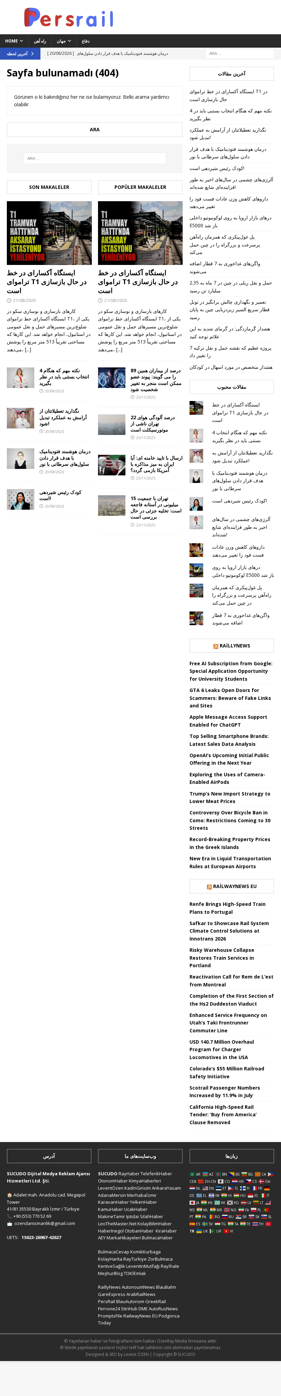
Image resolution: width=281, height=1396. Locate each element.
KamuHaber (110, 1209)
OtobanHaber (139, 1231)
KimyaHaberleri (145, 1181)
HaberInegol (111, 1231)
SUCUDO (108, 1173)
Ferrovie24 (109, 1309)
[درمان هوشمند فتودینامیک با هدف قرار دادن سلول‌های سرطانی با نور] (20, 458)
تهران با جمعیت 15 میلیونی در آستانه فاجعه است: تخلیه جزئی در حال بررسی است (156, 507)
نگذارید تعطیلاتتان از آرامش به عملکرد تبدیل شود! (63, 417)
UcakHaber (135, 1209)
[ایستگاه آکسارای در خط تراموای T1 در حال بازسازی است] (49, 233)
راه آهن (40, 41)
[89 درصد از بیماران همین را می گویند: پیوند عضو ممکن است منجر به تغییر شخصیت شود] (111, 377)
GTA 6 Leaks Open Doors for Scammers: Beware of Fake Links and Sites (230, 698)
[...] (28, 349)
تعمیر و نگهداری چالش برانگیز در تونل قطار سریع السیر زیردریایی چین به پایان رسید (230, 309)
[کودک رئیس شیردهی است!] (20, 499)
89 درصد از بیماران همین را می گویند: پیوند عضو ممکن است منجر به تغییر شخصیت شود (156, 379)
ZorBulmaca (160, 1259)
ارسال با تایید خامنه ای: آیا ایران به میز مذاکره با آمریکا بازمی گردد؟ (157, 463)
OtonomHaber (113, 1181)
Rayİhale (170, 1266)
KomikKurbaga (145, 1252)
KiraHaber (166, 1231)
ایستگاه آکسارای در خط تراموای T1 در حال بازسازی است (47, 281)
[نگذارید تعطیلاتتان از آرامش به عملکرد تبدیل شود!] (20, 418)
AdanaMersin (112, 1195)
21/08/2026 (24, 300)
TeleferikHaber (156, 1173)
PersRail (106, 1301)
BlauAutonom (130, 1301)
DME (143, 1309)
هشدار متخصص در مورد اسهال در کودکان (231, 367)
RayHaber (129, 1173)
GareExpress (111, 1294)
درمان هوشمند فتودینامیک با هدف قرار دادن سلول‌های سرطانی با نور (64, 457)
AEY (102, 1238)
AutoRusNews (163, 1309)
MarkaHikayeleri (124, 1238)
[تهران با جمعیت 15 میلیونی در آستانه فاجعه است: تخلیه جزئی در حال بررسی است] (111, 505)
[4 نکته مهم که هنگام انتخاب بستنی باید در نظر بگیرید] (20, 377)
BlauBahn (166, 1287)
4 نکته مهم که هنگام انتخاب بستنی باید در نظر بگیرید (64, 376)
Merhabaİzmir (142, 1195)
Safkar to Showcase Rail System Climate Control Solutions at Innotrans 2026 (229, 931)
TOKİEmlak (135, 1273)
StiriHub (129, 1309)
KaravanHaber (113, 1202)
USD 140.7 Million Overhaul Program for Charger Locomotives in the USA (222, 1049)
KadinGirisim (137, 1188)
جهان (61, 41)
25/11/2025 (145, 397)
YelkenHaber (143, 1202)
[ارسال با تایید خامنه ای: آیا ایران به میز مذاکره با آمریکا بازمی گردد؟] (111, 465)
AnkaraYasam (166, 1188)
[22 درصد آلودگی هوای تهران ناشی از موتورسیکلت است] (111, 424)
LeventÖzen (110, 1188)
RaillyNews (235, 645)
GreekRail (155, 1301)
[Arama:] (240, 53)
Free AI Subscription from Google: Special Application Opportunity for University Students (231, 671)
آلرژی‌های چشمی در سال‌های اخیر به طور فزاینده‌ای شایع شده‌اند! (241, 527)
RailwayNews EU (235, 886)
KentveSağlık (111, 1266)
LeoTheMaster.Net (117, 1224)
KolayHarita (110, 1259)
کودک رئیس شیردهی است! (60, 495)
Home (11, 41)
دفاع (85, 41)
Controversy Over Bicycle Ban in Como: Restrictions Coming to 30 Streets (230, 820)
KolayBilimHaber (154, 1224)
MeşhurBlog (110, 1273)
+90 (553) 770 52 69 (32, 1216)
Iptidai (132, 1216)
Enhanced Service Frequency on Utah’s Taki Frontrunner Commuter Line (228, 1023)
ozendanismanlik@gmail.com (44, 1223)
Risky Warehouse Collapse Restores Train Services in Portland (222, 958)
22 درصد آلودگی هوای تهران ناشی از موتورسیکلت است (153, 423)
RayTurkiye (135, 1259)
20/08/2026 (54, 390)
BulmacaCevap (113, 1252)
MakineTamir (111, 1216)
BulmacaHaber (157, 1238)
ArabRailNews (141, 1294)
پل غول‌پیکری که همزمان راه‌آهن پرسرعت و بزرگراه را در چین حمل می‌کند (225, 244)
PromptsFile (110, 1316)
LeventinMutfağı (143, 1266)
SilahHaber (151, 1216)
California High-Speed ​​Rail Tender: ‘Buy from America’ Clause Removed (223, 1115)
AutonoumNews (138, 1287)
